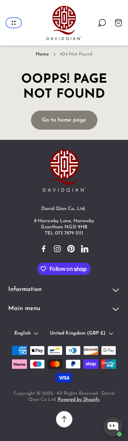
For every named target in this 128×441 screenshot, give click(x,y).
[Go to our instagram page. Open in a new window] (57, 249)
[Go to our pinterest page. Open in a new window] (71, 249)
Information (25, 290)
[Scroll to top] (64, 419)
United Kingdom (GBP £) (77, 333)
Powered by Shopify (79, 399)
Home (42, 54)
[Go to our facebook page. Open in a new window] (44, 249)
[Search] (102, 22)
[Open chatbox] (113, 426)
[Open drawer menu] (13, 22)
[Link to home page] (64, 170)
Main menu (24, 309)
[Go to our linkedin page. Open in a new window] (85, 249)
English (22, 333)
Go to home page (64, 120)
